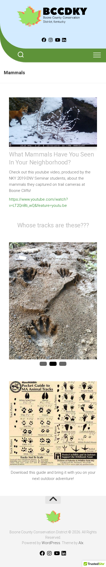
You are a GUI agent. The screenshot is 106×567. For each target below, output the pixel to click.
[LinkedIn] (64, 40)
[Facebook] (44, 40)
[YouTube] (57, 40)
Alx (80, 543)
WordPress (51, 543)
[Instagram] (50, 40)
